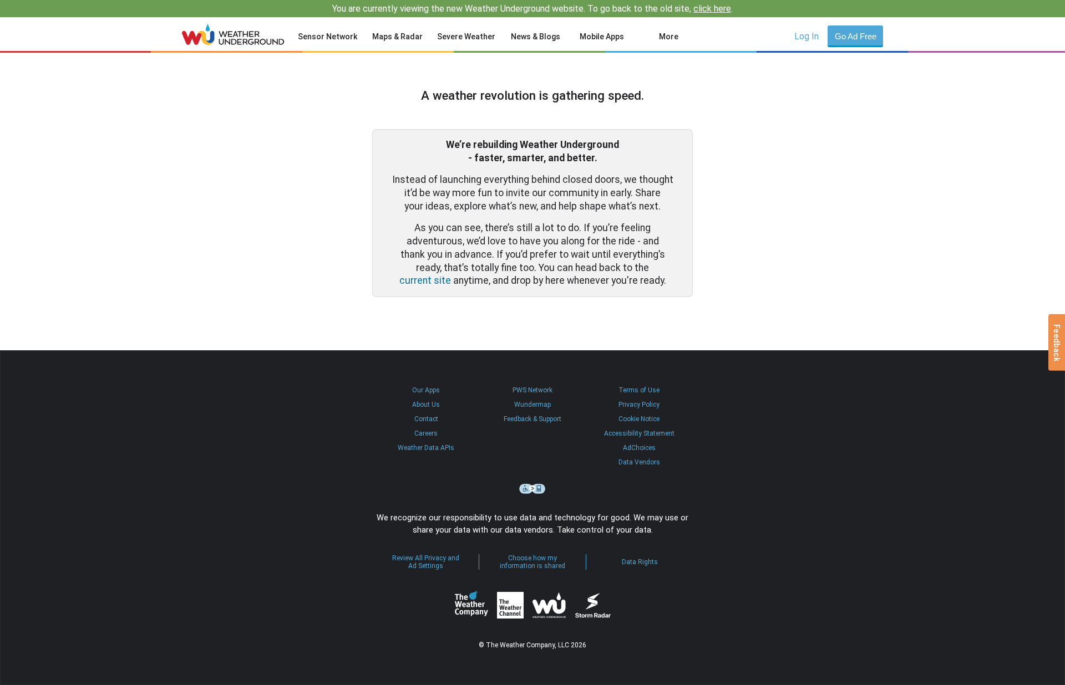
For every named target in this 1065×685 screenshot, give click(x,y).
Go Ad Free (855, 36)
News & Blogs (535, 36)
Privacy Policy (639, 404)
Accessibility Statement (639, 433)
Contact (426, 419)
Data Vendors (639, 462)
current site (425, 280)
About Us (426, 404)
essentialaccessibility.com (532, 489)
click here (712, 8)
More (668, 36)
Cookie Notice (639, 419)
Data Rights (640, 562)
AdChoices (639, 448)
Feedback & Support (532, 419)
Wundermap (532, 404)
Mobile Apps (602, 36)
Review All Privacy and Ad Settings (425, 562)
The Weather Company (471, 605)
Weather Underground (549, 605)
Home (233, 34)
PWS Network (532, 390)
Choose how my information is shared (532, 562)
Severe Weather (466, 36)
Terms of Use (639, 390)
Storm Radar (593, 605)
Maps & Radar (397, 36)
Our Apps (426, 390)
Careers (426, 433)
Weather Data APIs (426, 448)
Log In (806, 36)
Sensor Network (327, 36)
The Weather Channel (510, 605)
